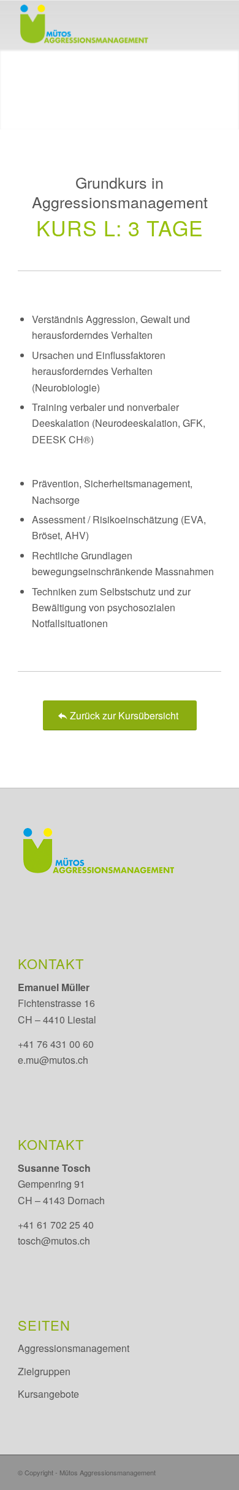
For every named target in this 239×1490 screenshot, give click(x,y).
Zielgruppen (44, 1371)
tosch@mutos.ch (54, 1241)
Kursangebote (48, 1394)
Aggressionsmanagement (73, 1348)
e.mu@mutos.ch (53, 1060)
